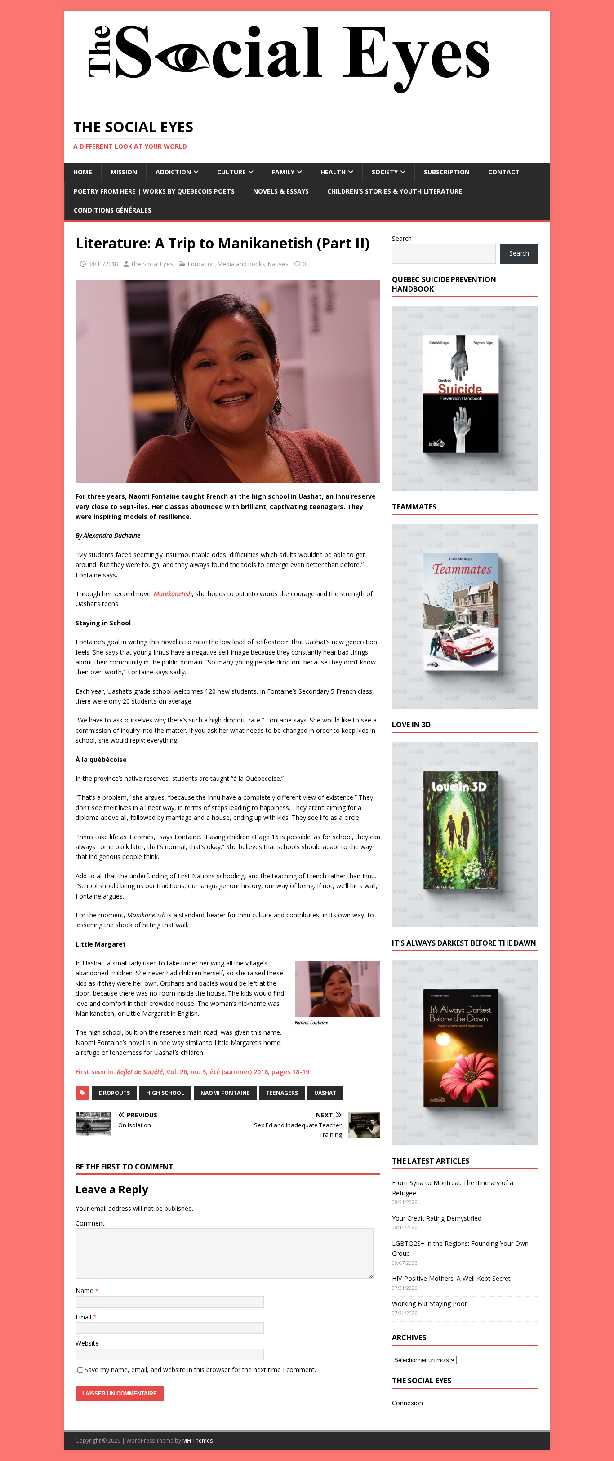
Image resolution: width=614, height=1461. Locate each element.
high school (165, 1093)
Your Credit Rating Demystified (436, 1218)
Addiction (173, 172)
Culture (231, 172)
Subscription (447, 172)
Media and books (241, 264)
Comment (90, 1223)
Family (283, 172)
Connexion (407, 1403)
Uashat (325, 1093)
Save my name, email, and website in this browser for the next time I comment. (200, 1369)
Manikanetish (173, 593)
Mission (124, 172)
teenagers (282, 1093)
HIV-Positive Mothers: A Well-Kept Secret (451, 1278)
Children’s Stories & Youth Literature (394, 191)
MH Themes (197, 1440)
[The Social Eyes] (289, 103)
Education (201, 264)
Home (82, 172)
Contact (504, 172)
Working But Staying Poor (429, 1303)
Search (402, 238)
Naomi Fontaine (225, 1093)
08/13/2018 (103, 264)
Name (85, 1290)
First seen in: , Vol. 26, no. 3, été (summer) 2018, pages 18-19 (192, 1071)
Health (333, 172)
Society (385, 172)
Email (84, 1317)
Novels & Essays (281, 191)
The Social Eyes (152, 264)
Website (87, 1343)
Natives (278, 264)
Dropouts (114, 1093)
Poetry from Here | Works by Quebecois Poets (154, 191)
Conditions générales (112, 210)
